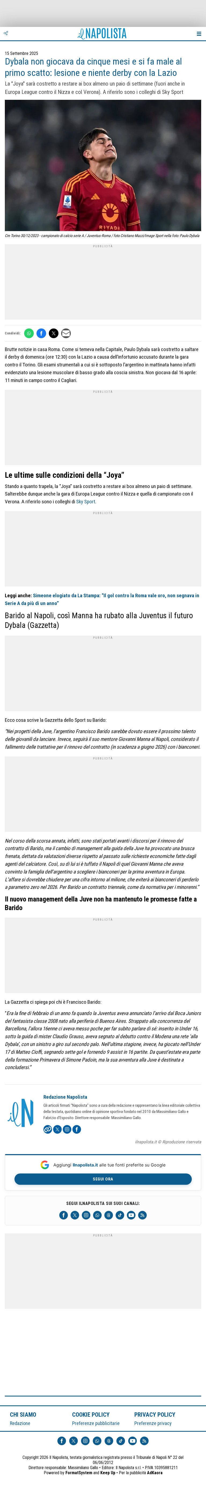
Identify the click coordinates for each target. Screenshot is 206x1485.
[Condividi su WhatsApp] (29, 333)
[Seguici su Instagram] (86, 1215)
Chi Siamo (23, 1414)
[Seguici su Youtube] (131, 1215)
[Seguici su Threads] (108, 1215)
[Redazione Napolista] (21, 1113)
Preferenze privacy (153, 1423)
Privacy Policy (155, 1414)
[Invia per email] (66, 333)
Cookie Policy (91, 1414)
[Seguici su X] (75, 1215)
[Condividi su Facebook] (41, 333)
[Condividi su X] (53, 333)
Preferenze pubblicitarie (96, 1423)
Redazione (20, 1423)
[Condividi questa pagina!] (6, 33)
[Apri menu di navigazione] (199, 33)
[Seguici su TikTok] (120, 1215)
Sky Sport (85, 501)
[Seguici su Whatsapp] (97, 1215)
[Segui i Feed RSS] (142, 1215)
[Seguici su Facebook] (63, 1215)
